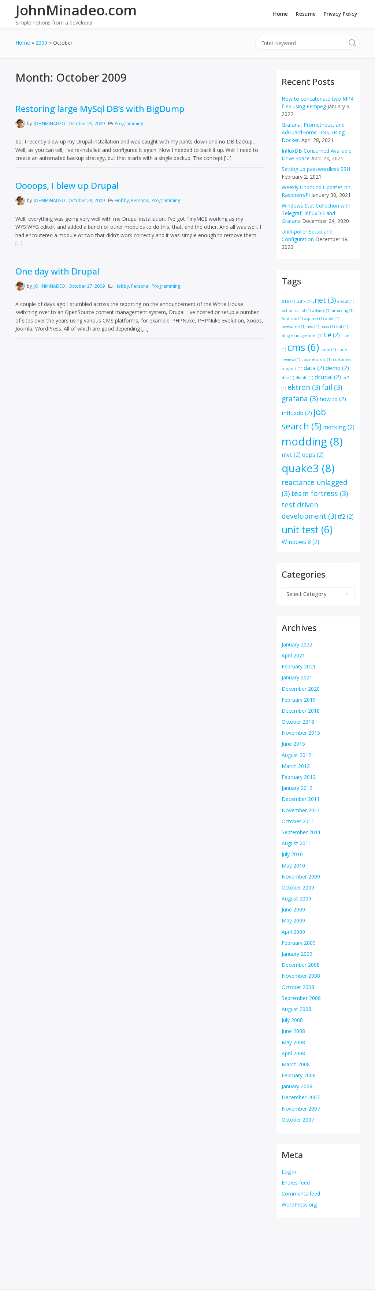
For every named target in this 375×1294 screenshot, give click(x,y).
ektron (303, 387)
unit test (307, 529)
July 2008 (292, 1020)
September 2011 (301, 832)
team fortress (319, 493)
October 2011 (298, 821)
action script (296, 310)
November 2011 (301, 810)
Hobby (122, 200)
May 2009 (293, 920)
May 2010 (293, 865)
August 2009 (296, 898)
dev (288, 377)
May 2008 (293, 1042)
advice (321, 310)
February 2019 (299, 699)
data (314, 368)
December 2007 (301, 1097)
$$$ (288, 301)
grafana (300, 398)
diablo (304, 377)
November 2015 (301, 732)
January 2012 (297, 787)
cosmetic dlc (316, 359)
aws (313, 326)
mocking (338, 427)
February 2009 (299, 942)
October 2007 (298, 1119)
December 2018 (301, 710)
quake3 (308, 468)
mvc (291, 455)
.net (324, 300)
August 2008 (296, 1009)
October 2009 (298, 887)
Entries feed (296, 1182)
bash (327, 326)
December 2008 (301, 964)
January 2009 (297, 953)
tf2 (346, 516)
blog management (302, 335)
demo (337, 368)
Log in (289, 1171)
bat (342, 326)
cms (303, 347)
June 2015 (293, 743)
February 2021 (299, 666)
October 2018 (298, 721)
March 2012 (296, 765)
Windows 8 (300, 542)
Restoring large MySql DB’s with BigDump (100, 108)
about (345, 301)
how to (332, 399)
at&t (332, 318)
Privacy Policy (340, 13)
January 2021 (297, 677)
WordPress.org (299, 1204)
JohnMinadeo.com (76, 9)
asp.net (314, 318)
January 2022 (297, 644)
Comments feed (301, 1193)
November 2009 (301, 876)
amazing (342, 310)
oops (313, 455)
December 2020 (301, 688)
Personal (140, 200)
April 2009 (293, 931)
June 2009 (293, 909)
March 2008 (296, 1064)
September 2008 (301, 998)
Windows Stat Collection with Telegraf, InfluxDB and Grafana (316, 213)
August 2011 (296, 843)
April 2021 (293, 655)
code (328, 349)
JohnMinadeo (49, 123)
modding (312, 441)
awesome (293, 326)
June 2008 (293, 1031)
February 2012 (299, 776)
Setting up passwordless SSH (316, 168)
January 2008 (297, 1086)
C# (332, 335)
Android (292, 318)
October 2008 (298, 987)
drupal (328, 377)
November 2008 (301, 975)
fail (332, 387)
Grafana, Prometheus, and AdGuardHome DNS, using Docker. (313, 132)
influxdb (297, 413)
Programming (129, 123)
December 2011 (301, 798)
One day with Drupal (57, 271)
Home (280, 13)
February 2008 (299, 1075)
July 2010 (292, 854)
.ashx (303, 301)
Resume (306, 13)
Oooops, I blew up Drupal (67, 185)
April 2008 (293, 1053)
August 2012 (296, 755)
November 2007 (301, 1108)
